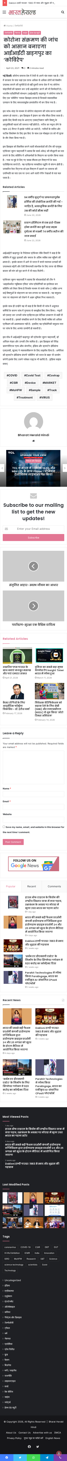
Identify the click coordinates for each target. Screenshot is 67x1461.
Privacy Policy (14, 1438)
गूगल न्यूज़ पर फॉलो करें (33, 1438)
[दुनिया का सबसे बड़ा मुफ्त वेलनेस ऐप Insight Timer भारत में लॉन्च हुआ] (49, 655)
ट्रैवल (7, 1328)
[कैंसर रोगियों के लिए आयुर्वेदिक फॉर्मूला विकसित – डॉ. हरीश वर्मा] (17, 691)
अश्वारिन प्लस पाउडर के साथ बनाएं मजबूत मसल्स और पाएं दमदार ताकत (17, 670)
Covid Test (33, 375)
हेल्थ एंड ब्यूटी (35, 32)
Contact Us (25, 1432)
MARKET (50, 382)
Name (7, 788)
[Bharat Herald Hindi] (22, 12)
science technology (13, 1264)
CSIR (15, 382)
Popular (10, 886)
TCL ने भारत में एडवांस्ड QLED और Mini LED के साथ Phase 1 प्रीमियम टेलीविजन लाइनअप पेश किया (33, 471)
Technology (10, 1270)
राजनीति (8, 1375)
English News (53, 1438)
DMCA (57, 1432)
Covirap (54, 375)
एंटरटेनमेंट (9, 1301)
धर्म (6, 1333)
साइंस (25, 32)
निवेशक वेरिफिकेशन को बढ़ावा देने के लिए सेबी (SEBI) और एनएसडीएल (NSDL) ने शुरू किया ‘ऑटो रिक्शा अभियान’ (49, 709)
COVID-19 (25, 1247)
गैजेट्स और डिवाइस (33, 461)
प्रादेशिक (8, 1344)
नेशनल (17, 32)
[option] (33, 468)
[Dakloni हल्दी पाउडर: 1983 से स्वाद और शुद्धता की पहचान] (13, 945)
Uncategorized (13, 1280)
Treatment (25, 397)
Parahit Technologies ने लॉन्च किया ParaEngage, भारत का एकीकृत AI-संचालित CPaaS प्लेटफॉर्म (43, 978)
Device (31, 382)
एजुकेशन (8, 1296)
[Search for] (62, 13)
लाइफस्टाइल (10, 1381)
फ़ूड (6, 1354)
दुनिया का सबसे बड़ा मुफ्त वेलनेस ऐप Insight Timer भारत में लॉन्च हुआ (49, 670)
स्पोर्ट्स (7, 1402)
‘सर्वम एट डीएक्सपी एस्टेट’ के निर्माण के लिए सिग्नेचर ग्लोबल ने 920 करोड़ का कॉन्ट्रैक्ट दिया (44, 960)
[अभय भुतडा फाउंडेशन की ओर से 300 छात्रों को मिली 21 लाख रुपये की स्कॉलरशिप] (54, 1222)
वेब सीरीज (9, 1391)
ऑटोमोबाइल (10, 1306)
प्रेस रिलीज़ (9, 1349)
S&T (42, 1258)
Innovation (49, 1253)
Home (9, 25)
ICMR (27, 1253)
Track (53, 390)
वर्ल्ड (6, 1386)
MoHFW (16, 390)
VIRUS (45, 397)
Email (7, 801)
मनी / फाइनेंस (10, 1370)
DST (56, 1247)
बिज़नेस (8, 1365)
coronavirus (10, 1247)
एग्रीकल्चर (9, 1291)
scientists (32, 1264)
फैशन (7, 1359)
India (37, 1253)
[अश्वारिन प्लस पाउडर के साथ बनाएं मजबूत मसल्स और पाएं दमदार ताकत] (17, 655)
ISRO (6, 1258)
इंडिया (7, 1285)
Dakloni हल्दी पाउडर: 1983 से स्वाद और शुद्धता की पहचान (33, 3)
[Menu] (4, 13)
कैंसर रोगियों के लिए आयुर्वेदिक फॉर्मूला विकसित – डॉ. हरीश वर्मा (16, 706)
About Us (11, 1432)
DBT (47, 1247)
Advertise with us (42, 1432)
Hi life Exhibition (12, 1253)
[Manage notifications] (59, 1453)
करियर (7, 1312)
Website (7, 814)
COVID (12, 375)
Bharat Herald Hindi (33, 435)
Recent (31, 886)
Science (53, 1258)
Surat (44, 1264)
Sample (36, 390)
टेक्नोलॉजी (19, 25)
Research (31, 1258)
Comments (54, 886)
